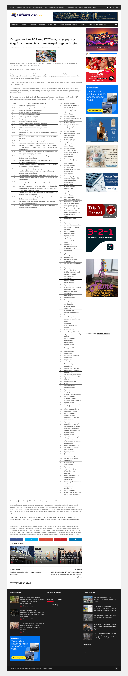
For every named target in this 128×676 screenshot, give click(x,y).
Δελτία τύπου (31, 47)
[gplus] (113, 7)
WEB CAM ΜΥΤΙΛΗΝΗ (90, 7)
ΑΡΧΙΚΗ (12, 7)
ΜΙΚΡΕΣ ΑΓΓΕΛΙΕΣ (37, 7)
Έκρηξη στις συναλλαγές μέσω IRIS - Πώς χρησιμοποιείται (45, 558)
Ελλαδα (38, 47)
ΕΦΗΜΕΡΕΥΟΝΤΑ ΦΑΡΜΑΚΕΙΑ (57, 7)
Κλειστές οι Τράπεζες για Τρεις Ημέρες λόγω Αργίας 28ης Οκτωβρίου (20, 557)
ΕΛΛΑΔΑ (42, 24)
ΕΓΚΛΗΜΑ (33, 24)
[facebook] (107, 7)
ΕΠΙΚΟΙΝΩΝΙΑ (70, 7)
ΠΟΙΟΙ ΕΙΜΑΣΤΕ (27, 7)
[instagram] (117, 7)
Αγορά (62, 548)
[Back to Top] (116, 668)
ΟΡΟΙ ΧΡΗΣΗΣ (79, 7)
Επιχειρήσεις (43, 47)
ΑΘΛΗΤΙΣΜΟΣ (52, 24)
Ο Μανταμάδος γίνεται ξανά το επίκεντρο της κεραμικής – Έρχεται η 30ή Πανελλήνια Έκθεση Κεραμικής (105, 608)
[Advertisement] (102, 316)
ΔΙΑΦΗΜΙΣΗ (19, 7)
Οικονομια (55, 47)
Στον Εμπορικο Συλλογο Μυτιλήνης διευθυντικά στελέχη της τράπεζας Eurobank (69, 557)
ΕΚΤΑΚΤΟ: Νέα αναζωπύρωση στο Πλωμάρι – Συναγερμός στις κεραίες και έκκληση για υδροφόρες (105, 636)
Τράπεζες (61, 47)
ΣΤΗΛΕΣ (82, 24)
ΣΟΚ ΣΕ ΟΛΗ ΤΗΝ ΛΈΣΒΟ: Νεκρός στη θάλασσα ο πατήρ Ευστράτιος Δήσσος (105, 627)
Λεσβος (50, 47)
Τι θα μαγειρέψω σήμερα (68, 24)
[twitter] (110, 7)
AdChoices (86, 652)
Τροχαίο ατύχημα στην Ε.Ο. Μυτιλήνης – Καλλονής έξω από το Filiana (105, 599)
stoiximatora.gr (103, 334)
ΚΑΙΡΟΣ (46, 7)
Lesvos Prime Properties (98, 24)
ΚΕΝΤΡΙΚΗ (15, 24)
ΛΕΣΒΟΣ (23, 24)
